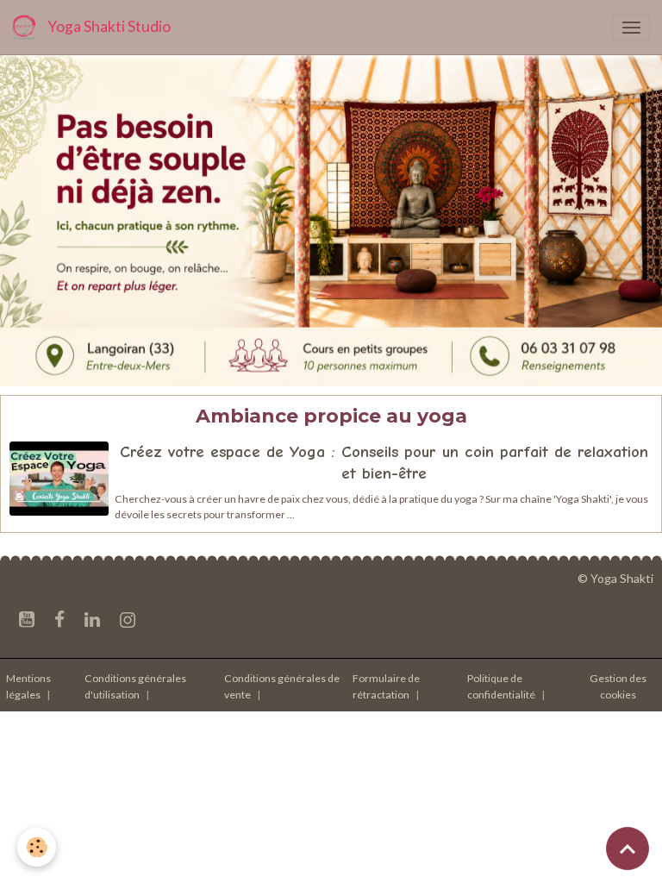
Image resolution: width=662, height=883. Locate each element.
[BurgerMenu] (631, 28)
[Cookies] (36, 847)
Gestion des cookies (618, 686)
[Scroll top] (627, 848)
